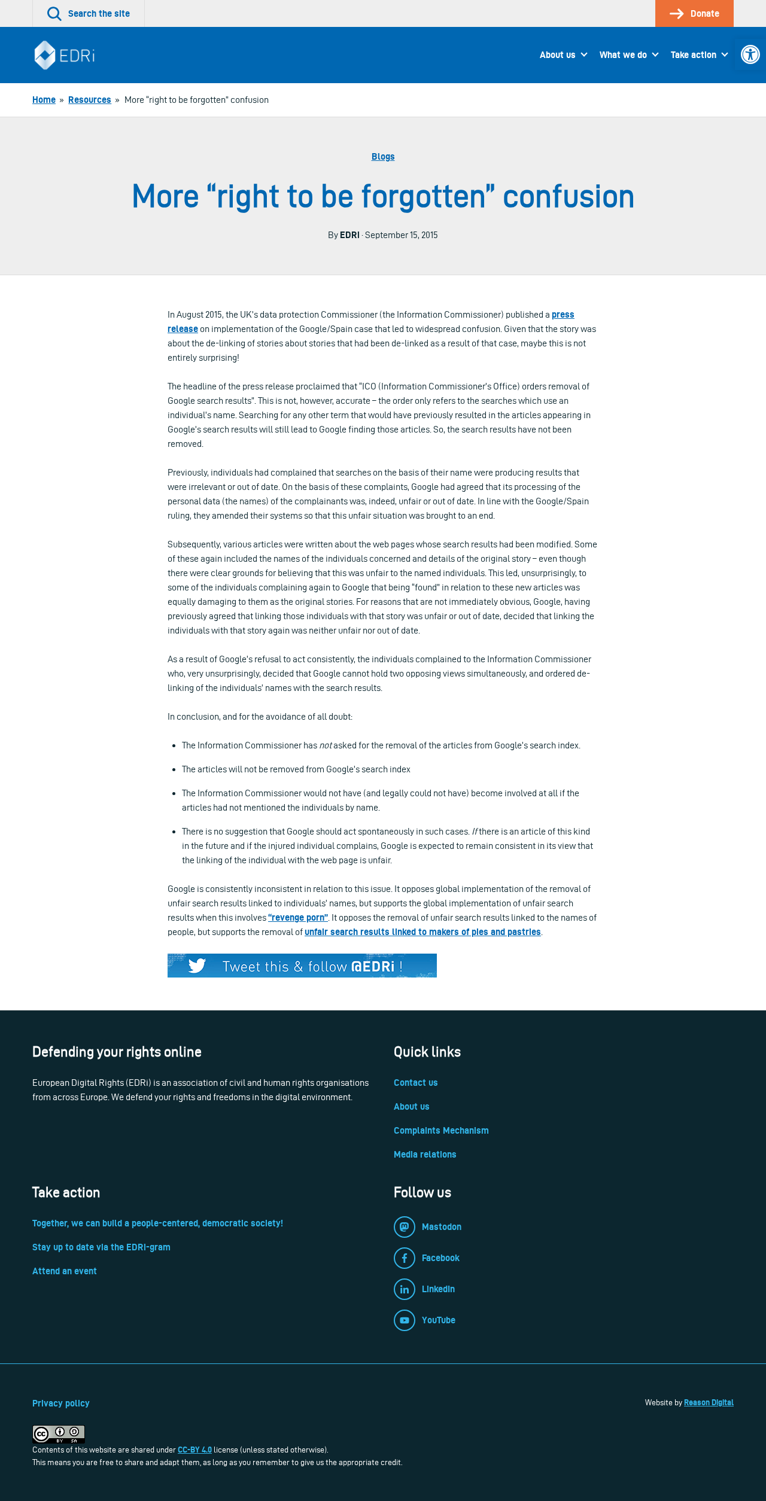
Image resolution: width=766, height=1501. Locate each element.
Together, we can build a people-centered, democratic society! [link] (157, 1223)
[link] (750, 54)
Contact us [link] (416, 1082)
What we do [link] (623, 55)
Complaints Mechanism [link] (441, 1130)
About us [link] (558, 55)
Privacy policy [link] (61, 1403)
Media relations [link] (425, 1154)
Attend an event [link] (64, 1271)
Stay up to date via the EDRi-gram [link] (101, 1247)
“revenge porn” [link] (298, 917)
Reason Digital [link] (709, 1402)
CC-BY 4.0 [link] (195, 1449)
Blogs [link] (383, 156)
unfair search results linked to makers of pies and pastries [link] (423, 932)
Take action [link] (693, 55)
